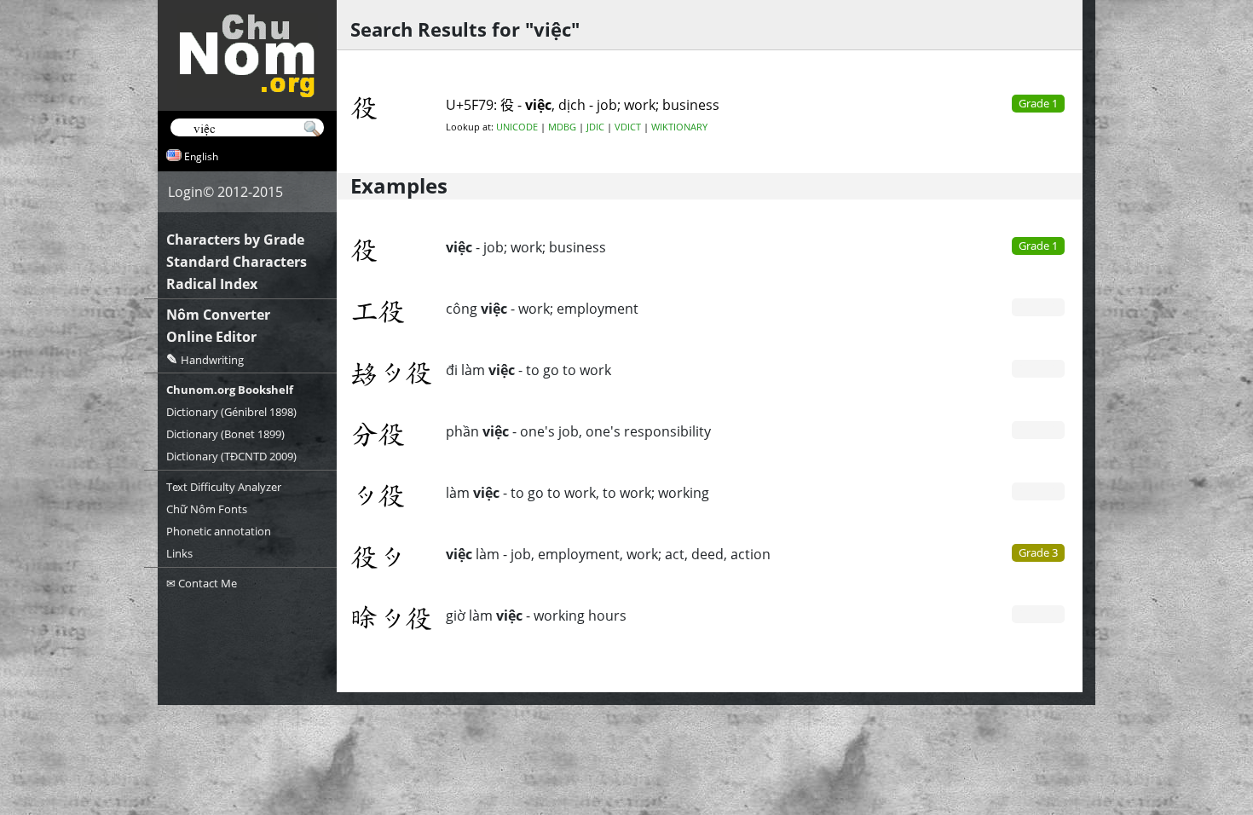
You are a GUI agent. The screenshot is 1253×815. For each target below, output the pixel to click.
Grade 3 (1038, 552)
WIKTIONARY (679, 127)
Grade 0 (1038, 307)
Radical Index (211, 284)
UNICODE (517, 127)
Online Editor (211, 336)
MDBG (562, 127)
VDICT (628, 127)
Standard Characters (236, 261)
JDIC (595, 127)
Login (185, 191)
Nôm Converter (218, 314)
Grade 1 (1038, 245)
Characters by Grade (235, 239)
